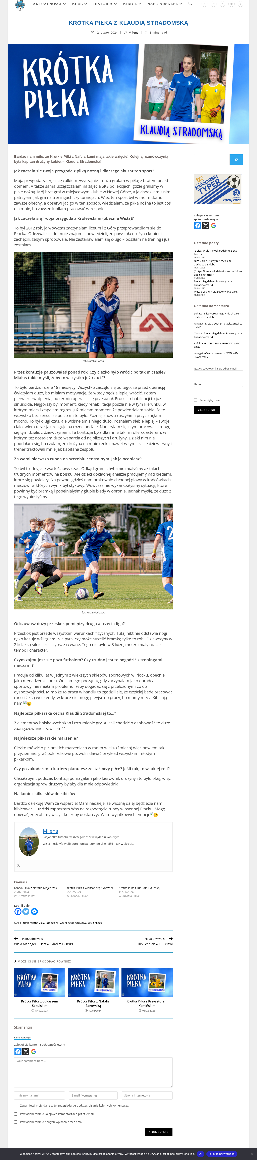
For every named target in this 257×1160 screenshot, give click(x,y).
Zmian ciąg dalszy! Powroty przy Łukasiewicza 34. (213, 283)
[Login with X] (25, 1051)
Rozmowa (81, 923)
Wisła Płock (95, 923)
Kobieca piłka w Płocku (60, 923)
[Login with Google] (33, 1051)
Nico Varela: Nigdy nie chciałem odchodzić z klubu (212, 262)
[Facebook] (213, 4)
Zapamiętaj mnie (209, 400)
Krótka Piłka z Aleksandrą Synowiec (89, 888)
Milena (134, 32)
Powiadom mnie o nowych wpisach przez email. (52, 1122)
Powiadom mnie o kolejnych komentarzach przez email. (57, 1114)
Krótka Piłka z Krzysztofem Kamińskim (147, 1003)
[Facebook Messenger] (34, 911)
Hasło (197, 384)
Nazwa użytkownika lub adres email (215, 368)
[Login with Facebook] (17, 1051)
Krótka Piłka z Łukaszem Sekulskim (39, 1003)
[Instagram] (222, 4)
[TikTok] (240, 4)
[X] (204, 4)
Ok (200, 1153)
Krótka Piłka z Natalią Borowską (93, 1003)
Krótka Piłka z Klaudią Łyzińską (139, 888)
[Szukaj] (236, 159)
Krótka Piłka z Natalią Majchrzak (35, 888)
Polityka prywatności (221, 1153)
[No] (252, 1154)
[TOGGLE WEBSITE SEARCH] (190, 4)
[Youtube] (231, 4)
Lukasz (198, 313)
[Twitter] (18, 865)
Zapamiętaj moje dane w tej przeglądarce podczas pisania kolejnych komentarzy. (74, 1105)
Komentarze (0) (22, 1037)
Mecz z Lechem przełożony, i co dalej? (216, 291)
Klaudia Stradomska (32, 923)
